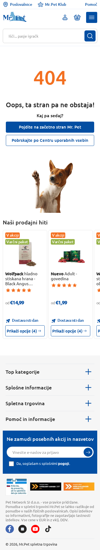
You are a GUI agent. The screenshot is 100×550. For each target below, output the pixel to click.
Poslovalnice (21, 4)
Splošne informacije (29, 387)
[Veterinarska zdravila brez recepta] (17, 486)
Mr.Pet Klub (55, 4)
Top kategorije (22, 371)
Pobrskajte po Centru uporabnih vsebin (50, 140)
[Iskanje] (90, 35)
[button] (91, 17)
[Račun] (65, 17)
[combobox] (46, 35)
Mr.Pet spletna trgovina (38, 544)
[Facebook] (10, 529)
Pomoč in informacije (30, 419)
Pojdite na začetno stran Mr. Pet (50, 127)
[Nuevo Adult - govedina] (71, 253)
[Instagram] (22, 529)
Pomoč (91, 4)
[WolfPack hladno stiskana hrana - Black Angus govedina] (25, 253)
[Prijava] (88, 452)
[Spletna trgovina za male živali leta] (45, 486)
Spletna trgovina (25, 403)
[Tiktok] (48, 529)
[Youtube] (35, 529)
